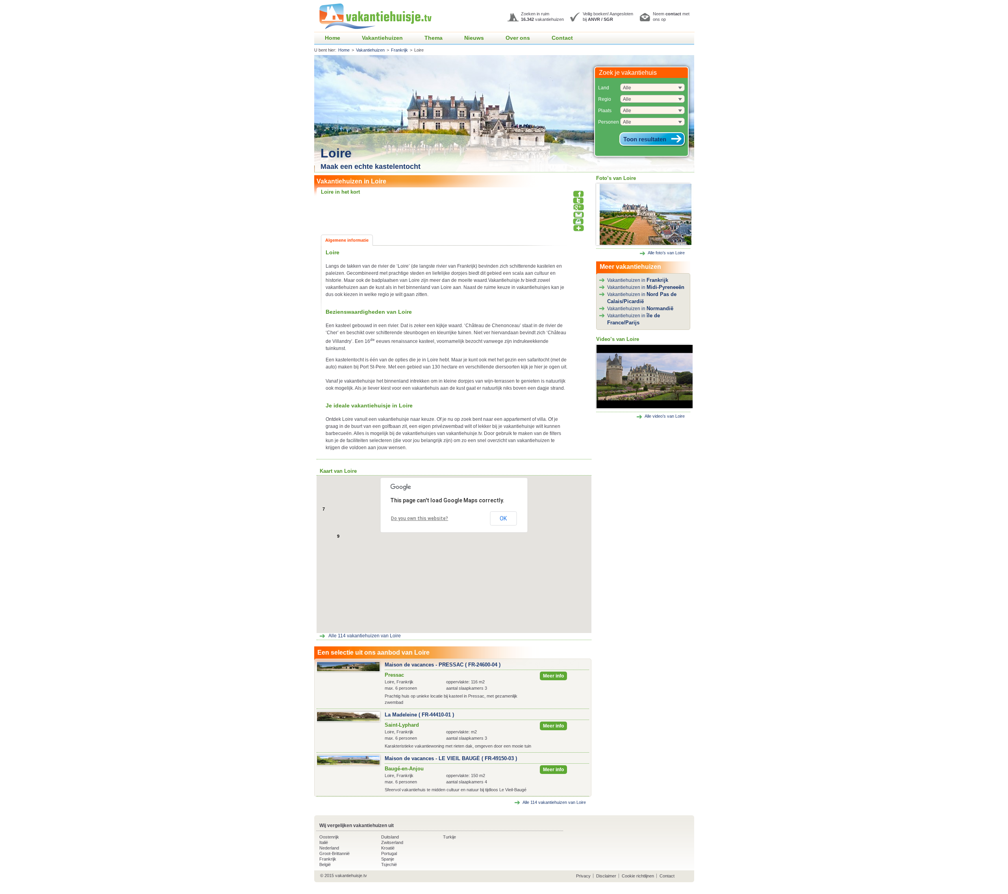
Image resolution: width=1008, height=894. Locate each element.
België (325, 864)
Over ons (518, 38)
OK (503, 518)
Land (603, 88)
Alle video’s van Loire (665, 416)
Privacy (583, 876)
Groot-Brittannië (334, 853)
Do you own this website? (419, 518)
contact (673, 13)
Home (332, 38)
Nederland (329, 848)
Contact (562, 38)
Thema (433, 38)
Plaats (604, 110)
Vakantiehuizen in (637, 280)
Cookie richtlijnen (638, 876)
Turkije (449, 837)
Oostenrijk (329, 837)
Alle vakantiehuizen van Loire (364, 636)
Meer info (553, 676)
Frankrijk (399, 50)
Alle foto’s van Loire (666, 252)
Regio (604, 99)
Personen (608, 122)
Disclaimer (606, 876)
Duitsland (390, 837)
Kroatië (388, 848)
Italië (323, 842)
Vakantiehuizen (382, 38)
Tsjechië (389, 864)
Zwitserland (392, 842)
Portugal (389, 853)
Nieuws (474, 38)
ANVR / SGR (600, 19)
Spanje (387, 859)
